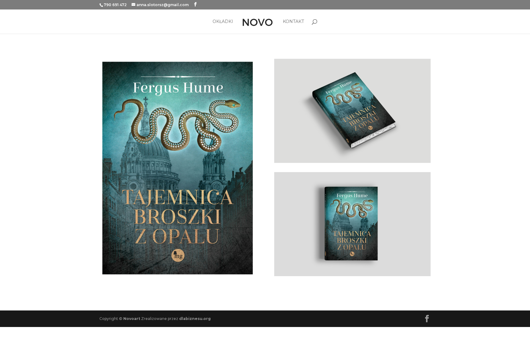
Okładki (223, 21)
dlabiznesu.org (195, 318)
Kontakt (293, 21)
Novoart (131, 318)
